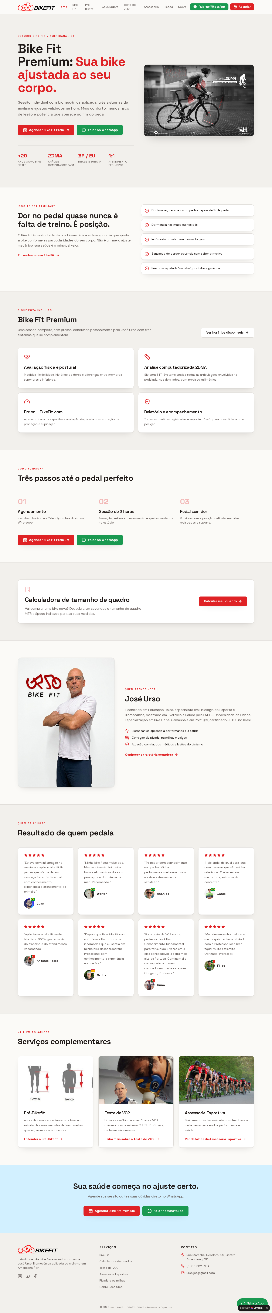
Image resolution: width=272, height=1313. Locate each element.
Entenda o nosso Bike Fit (36, 255)
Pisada (168, 7)
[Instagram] (20, 1276)
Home (62, 7)
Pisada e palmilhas (112, 1280)
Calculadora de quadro (115, 1261)
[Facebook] (35, 1276)
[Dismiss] (266, 1307)
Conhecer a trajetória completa (149, 754)
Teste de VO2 (130, 7)
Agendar (245, 7)
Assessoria (151, 7)
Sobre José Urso (111, 1287)
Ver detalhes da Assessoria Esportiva (213, 1139)
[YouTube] (28, 1276)
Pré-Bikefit (89, 7)
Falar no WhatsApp (211, 7)
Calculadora (110, 7)
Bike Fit (75, 7)
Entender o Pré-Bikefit (41, 1139)
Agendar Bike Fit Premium (49, 130)
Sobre (182, 7)
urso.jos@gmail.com (201, 1273)
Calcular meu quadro (220, 601)
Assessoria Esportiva (113, 1274)
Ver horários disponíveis (225, 332)
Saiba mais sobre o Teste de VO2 (129, 1139)
